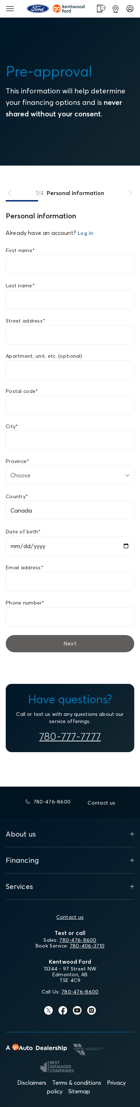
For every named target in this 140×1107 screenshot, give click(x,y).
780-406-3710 (87, 945)
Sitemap (79, 1091)
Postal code (22, 391)
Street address (25, 321)
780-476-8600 (77, 940)
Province (17, 461)
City (12, 426)
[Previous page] (10, 193)
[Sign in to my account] (130, 8)
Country (17, 496)
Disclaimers (31, 1082)
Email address (24, 567)
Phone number (25, 603)
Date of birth (23, 531)
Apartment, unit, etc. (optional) (44, 356)
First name (20, 250)
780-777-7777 (70, 736)
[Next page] (130, 193)
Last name (20, 285)
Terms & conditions (76, 1082)
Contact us (70, 917)
